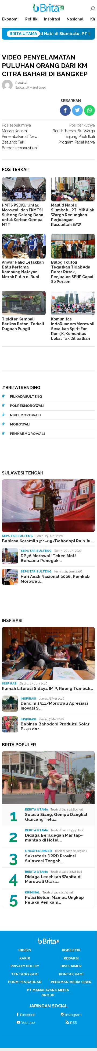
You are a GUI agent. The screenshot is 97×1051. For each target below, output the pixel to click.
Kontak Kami (71, 974)
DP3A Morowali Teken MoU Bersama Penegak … (48, 558)
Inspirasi (9, 683)
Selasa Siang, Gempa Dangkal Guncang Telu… (56, 817)
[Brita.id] (48, 9)
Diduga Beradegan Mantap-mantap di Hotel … (54, 838)
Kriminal (32, 892)
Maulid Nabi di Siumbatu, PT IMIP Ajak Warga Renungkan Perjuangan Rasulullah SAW (72, 215)
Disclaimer (71, 966)
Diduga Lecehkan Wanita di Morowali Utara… (53, 879)
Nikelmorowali (25, 415)
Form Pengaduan (25, 982)
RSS (73, 1023)
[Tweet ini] (77, 110)
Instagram (73, 1015)
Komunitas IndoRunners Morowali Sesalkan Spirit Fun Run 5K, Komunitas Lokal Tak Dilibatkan (72, 329)
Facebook (27, 1015)
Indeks (24, 950)
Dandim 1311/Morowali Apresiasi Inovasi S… (54, 706)
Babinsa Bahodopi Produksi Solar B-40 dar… (55, 726)
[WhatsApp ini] (89, 110)
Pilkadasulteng (26, 396)
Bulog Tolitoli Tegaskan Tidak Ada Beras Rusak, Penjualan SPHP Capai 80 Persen (72, 272)
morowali (20, 424)
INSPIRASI (12, 620)
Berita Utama (36, 809)
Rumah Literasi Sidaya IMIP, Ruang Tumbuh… (47, 688)
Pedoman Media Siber (71, 982)
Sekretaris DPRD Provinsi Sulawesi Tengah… (50, 858)
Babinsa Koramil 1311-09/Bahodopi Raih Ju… (47, 541)
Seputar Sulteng (17, 536)
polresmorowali (27, 406)
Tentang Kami (24, 974)
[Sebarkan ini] (65, 110)
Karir (24, 958)
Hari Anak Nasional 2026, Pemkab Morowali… (55, 579)
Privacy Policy (24, 966)
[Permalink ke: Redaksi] (7, 84)
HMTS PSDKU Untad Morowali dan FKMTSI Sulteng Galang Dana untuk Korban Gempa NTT (22, 215)
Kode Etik (71, 950)
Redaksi (71, 958)
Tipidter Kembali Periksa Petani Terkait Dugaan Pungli (23, 324)
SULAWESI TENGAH (22, 473)
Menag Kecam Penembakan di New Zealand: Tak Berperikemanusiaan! (20, 136)
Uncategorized (38, 851)
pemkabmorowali (27, 434)
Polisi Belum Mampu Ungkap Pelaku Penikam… (54, 900)
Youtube (28, 1023)
